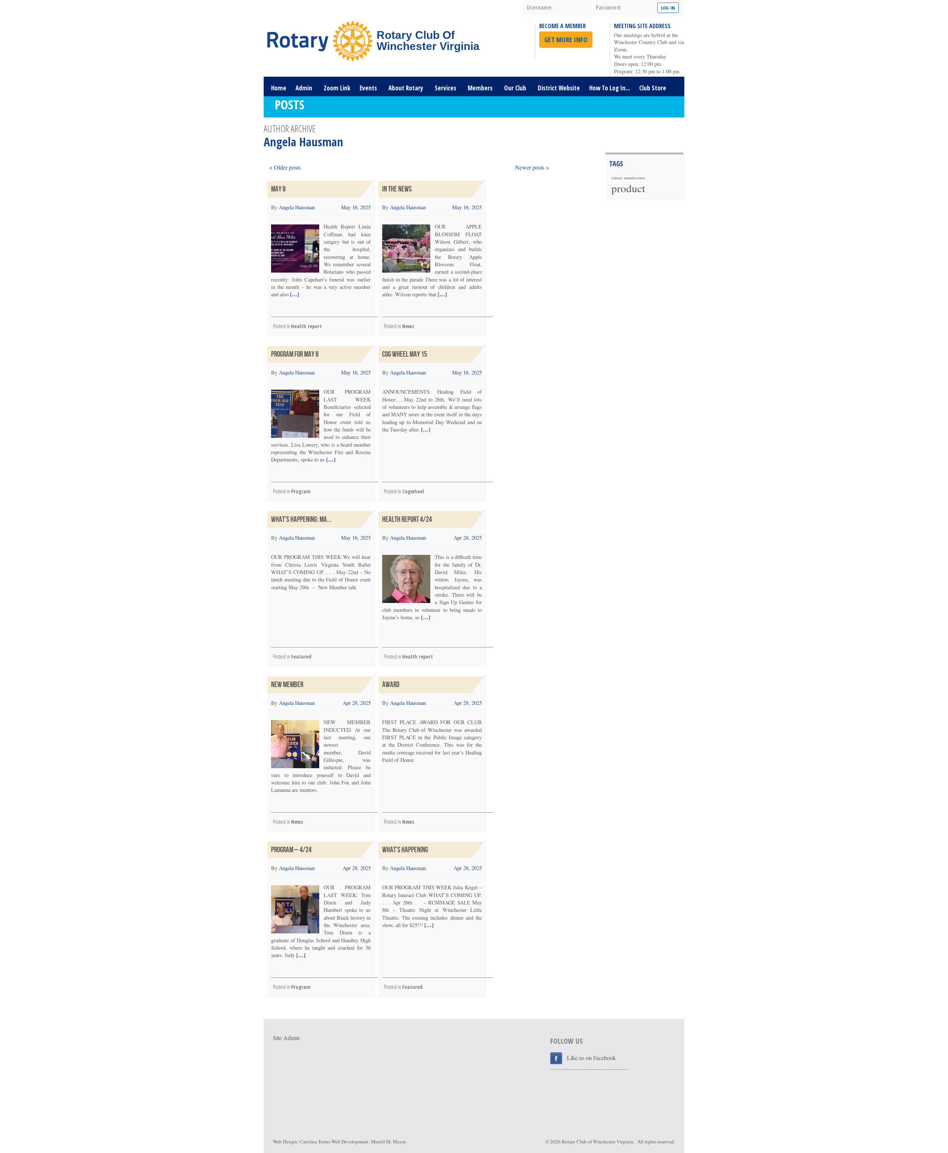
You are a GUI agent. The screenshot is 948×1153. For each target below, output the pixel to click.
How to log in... (609, 88)
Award (391, 684)
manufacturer (634, 177)
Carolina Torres (315, 1141)
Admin (304, 88)
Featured (301, 656)
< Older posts (285, 167)
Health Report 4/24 (407, 519)
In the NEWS (397, 189)
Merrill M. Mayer (388, 1141)
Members (480, 88)
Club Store (652, 88)
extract (616, 177)
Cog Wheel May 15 (404, 354)
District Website (559, 88)
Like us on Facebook (591, 1058)
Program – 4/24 (291, 849)
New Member (287, 684)
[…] (293, 294)
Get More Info (565, 39)
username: (540, 7)
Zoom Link (337, 88)
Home (278, 88)
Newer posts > (532, 167)
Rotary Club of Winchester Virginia (597, 1141)
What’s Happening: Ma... (301, 519)
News (408, 326)
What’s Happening (405, 849)
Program (301, 491)
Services (445, 88)
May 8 (278, 189)
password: (608, 7)
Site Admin (286, 1038)
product (628, 188)
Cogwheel (413, 491)
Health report (306, 326)
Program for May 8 (294, 354)
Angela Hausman (297, 207)
